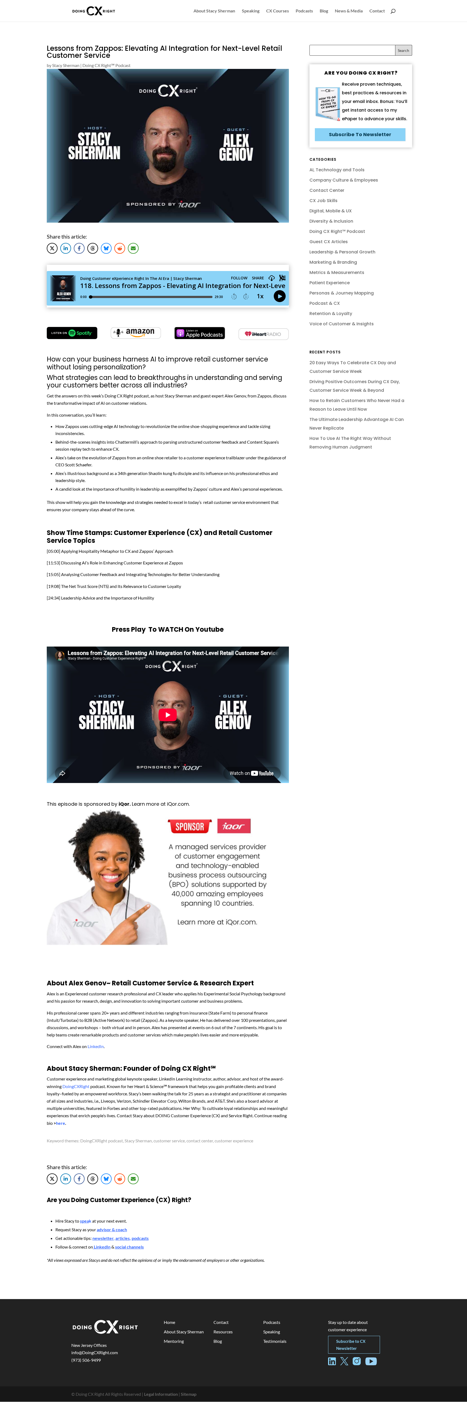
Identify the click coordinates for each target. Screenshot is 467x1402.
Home (169, 1322)
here (60, 1123)
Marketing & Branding (333, 262)
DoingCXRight (75, 1086)
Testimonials (274, 1341)
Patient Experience (329, 283)
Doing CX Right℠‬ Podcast (106, 65)
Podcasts (304, 11)
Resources (223, 1331)
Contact (377, 11)
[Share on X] (52, 248)
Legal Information (161, 1394)
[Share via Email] (133, 248)
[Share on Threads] (92, 248)
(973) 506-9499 (86, 1360)
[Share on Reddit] (119, 248)
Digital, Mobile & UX (330, 211)
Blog (324, 11)
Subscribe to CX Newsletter (350, 1345)
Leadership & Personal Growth (342, 252)
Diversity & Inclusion (331, 221)
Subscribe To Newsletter (360, 134)
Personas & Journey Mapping (341, 293)
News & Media (349, 11)
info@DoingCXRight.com (94, 1352)
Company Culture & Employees (343, 180)
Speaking (250, 11)
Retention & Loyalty (330, 313)
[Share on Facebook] (79, 248)
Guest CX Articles (328, 242)
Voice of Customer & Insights (341, 324)
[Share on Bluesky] (106, 248)
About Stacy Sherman (214, 11)
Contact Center (326, 190)
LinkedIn (96, 1046)
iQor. (125, 804)
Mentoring (174, 1341)
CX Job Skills (323, 201)
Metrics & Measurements (336, 272)
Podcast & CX (324, 303)
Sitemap (188, 1394)
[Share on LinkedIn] (65, 248)
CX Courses (277, 11)
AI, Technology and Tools (337, 170)
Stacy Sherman (65, 65)
